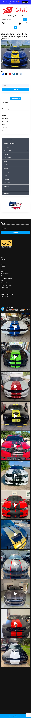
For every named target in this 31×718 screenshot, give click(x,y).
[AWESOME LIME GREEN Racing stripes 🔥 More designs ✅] (15, 356)
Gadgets (4, 112)
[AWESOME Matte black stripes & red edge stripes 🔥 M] (15, 564)
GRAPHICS (16, 147)
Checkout (3, 264)
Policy (2, 289)
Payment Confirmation (6, 285)
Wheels (4, 130)
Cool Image (5, 105)
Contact (3, 266)
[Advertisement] (15, 690)
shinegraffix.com (15, 15)
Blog (2, 257)
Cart (2, 262)
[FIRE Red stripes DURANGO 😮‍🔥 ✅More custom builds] (15, 623)
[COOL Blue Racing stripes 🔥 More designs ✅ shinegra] (15, 327)
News (3, 124)
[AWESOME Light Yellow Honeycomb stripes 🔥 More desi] (15, 416)
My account (4, 282)
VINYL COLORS (4, 296)
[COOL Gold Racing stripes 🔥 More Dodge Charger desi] (15, 534)
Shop (2, 292)
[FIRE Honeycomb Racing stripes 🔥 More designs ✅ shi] (15, 386)
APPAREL (6, 168)
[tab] (15, 27)
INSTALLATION (7, 157)
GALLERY (6, 165)
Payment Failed (5, 287)
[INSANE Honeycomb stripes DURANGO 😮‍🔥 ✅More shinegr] (15, 445)
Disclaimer (3, 269)
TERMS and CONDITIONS (7, 294)
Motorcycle (5, 121)
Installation (5, 118)
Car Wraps (3, 259)
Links (2, 280)
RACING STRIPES (8, 140)
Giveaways (4, 115)
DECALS (6, 154)
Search (25, 19)
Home (2, 276)
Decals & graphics (6, 109)
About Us (3, 255)
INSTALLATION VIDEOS (6, 278)
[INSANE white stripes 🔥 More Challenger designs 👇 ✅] (15, 652)
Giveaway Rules (5, 273)
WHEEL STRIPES (16, 151)
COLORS (6, 161)
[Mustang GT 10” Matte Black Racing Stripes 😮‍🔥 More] (15, 593)
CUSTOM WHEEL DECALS (10, 143)
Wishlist (3, 299)
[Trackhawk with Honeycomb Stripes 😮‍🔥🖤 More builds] (15, 475)
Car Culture (5, 102)
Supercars (4, 127)
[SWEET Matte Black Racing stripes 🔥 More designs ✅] (15, 504)
